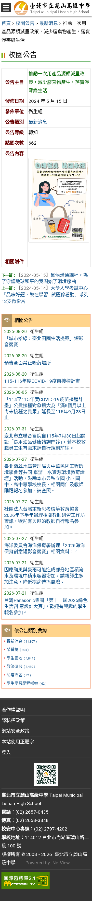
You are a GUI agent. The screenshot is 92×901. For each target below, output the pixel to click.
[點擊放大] (58, 200)
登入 (6, 752)
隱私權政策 (13, 720)
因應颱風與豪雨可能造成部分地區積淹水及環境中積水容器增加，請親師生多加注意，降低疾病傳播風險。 (43, 576)
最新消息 (22, 641)
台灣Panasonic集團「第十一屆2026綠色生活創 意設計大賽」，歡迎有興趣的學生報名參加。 (46, 606)
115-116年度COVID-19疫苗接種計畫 (42, 381)
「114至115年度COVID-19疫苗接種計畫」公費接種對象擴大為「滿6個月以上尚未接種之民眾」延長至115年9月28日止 (45, 409)
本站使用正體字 (17, 742)
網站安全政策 (15, 731)
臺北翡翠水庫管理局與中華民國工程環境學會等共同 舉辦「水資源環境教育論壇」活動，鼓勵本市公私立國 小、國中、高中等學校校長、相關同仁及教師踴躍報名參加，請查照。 (44, 478)
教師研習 (21, 666)
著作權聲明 (13, 710)
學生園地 (21, 658)
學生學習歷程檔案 (26, 683)
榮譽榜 (17, 649)
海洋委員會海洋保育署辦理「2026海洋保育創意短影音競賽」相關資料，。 (44, 548)
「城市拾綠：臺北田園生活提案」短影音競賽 (43, 341)
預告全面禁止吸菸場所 (27, 363)
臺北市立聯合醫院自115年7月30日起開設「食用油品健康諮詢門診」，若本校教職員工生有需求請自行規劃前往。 (45, 442)
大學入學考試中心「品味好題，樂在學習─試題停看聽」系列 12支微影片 (45, 294)
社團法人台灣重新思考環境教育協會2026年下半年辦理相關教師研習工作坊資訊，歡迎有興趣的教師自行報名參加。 (44, 518)
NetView (61, 863)
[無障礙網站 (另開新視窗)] (46, 880)
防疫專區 (19, 675)
